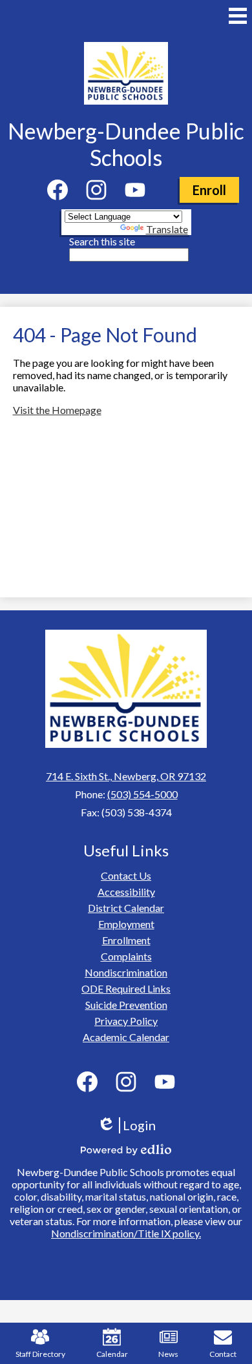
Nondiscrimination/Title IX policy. (126, 1233)
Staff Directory (40, 1354)
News (168, 1354)
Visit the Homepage (57, 410)
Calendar (112, 1354)
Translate (167, 229)
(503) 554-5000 (142, 794)
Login (131, 1125)
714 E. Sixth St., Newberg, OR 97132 (126, 776)
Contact (222, 1354)
